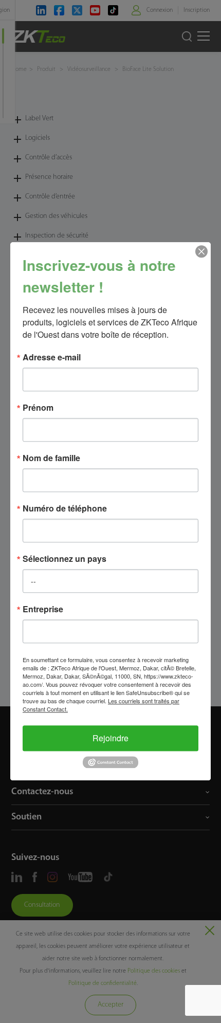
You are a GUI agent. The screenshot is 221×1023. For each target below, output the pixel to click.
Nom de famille (51, 458)
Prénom (38, 408)
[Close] (201, 251)
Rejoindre (110, 738)
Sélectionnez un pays (64, 559)
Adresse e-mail (52, 357)
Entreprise (43, 609)
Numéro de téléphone (65, 508)
